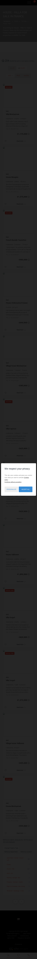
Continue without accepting (13, 482)
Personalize (11, 489)
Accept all (26, 489)
